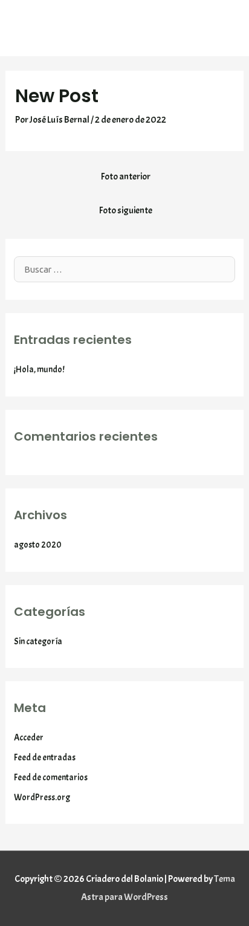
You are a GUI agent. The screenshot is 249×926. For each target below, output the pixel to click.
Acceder (29, 737)
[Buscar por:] (124, 269)
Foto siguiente (125, 210)
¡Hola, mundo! (39, 369)
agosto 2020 (38, 544)
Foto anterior (125, 176)
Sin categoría (38, 641)
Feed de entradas (45, 757)
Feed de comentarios (51, 777)
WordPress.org (42, 797)
